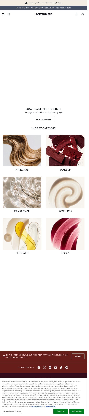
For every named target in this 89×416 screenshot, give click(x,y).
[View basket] (82, 14)
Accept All (60, 411)
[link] (76, 14)
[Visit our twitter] (44, 367)
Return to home (43, 119)
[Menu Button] (3, 14)
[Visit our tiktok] (61, 367)
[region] (43, 397)
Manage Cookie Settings (12, 411)
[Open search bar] (9, 14)
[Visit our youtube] (55, 367)
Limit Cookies (77, 411)
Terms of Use (50, 406)
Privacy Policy (36, 406)
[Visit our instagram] (50, 367)
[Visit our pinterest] (66, 367)
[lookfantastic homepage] (43, 14)
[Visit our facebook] (39, 367)
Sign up (78, 356)
